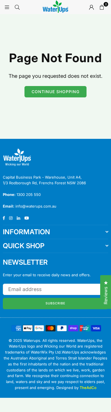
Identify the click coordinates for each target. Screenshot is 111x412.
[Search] (17, 7)
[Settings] (91, 7)
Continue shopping (55, 91)
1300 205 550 (29, 194)
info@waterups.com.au (35, 206)
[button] (101, 7)
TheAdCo (88, 387)
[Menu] (7, 7)
